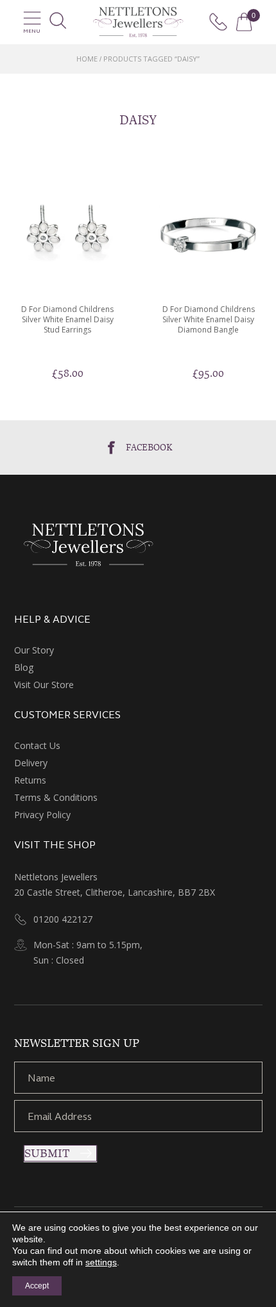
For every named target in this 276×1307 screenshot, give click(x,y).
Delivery (30, 763)
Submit (46, 1153)
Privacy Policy (42, 815)
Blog (23, 667)
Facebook (149, 447)
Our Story (34, 650)
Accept (37, 1285)
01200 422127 (62, 919)
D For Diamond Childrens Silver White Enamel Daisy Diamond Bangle (208, 319)
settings (101, 1262)
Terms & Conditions (56, 797)
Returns (30, 780)
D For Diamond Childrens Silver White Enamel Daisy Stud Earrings (67, 319)
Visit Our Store (44, 684)
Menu (31, 31)
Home (87, 58)
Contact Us (37, 745)
